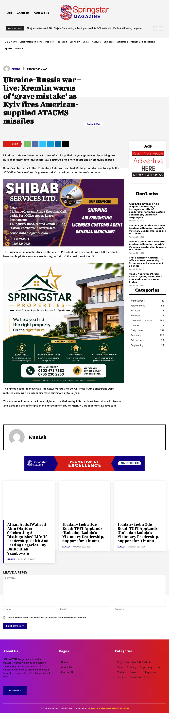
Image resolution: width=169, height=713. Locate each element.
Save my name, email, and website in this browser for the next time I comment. (46, 617)
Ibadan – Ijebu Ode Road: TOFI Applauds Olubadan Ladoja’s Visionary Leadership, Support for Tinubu (147, 246)
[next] (161, 28)
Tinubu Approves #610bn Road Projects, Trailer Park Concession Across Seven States (145, 278)
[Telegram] (50, 144)
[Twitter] (42, 144)
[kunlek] (7, 68)
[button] (120, 13)
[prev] (155, 28)
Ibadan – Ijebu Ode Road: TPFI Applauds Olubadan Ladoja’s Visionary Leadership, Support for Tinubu (147, 229)
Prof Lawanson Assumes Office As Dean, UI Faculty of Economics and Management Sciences (146, 262)
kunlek (15, 68)
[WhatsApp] (27, 144)
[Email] (65, 144)
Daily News (94, 124)
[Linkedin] (58, 144)
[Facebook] (35, 144)
